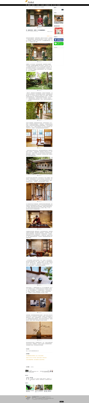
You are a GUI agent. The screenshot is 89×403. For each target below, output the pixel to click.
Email (51, 31)
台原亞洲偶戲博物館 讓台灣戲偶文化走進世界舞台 (35, 359)
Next (48, 370)
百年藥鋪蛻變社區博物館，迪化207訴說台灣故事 (34, 355)
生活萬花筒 (35, 31)
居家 (30, 31)
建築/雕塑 (32, 31)
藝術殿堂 (37, 31)
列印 (49, 31)
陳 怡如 (28, 31)
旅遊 (33, 31)
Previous (31, 370)
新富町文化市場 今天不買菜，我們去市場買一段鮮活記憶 (36, 357)
